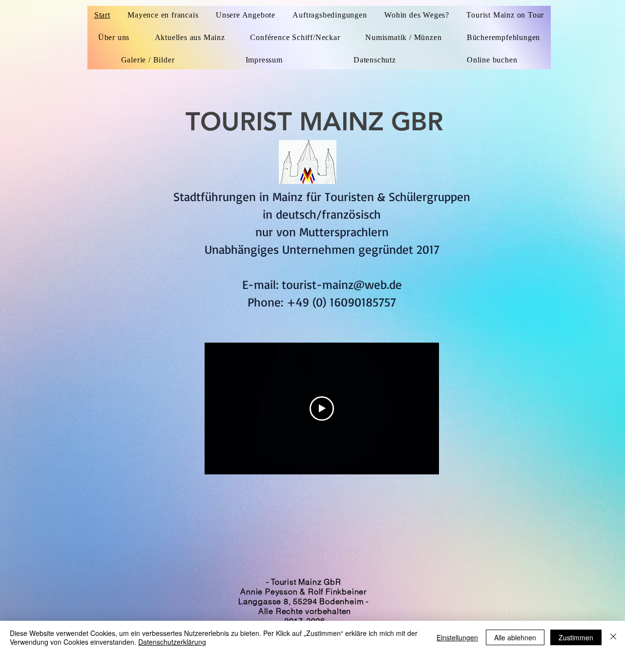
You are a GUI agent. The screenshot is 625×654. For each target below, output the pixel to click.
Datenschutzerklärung (172, 642)
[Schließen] (613, 637)
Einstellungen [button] (457, 637)
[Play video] (322, 408)
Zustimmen (576, 637)
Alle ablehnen (515, 637)
